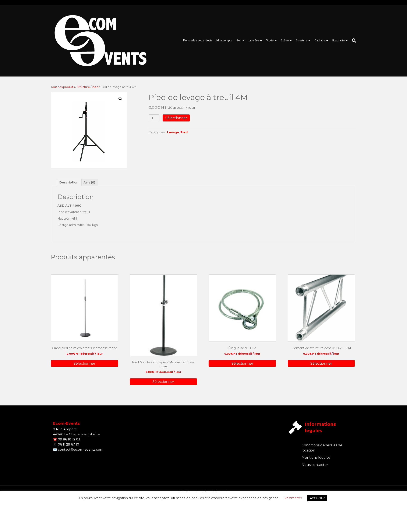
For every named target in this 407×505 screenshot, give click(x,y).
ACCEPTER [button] (317, 498)
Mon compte (224, 40)
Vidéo (270, 40)
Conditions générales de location (322, 447)
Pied (95, 87)
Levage (173, 132)
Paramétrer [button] (293, 498)
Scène (285, 40)
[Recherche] (353, 40)
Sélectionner (176, 118)
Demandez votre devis (197, 40)
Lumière (254, 40)
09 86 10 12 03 (69, 439)
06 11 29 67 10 (68, 444)
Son (239, 40)
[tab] (69, 182)
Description (68, 182)
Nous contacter (315, 465)
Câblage (320, 40)
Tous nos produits (63, 87)
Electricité (338, 40)
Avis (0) (89, 182)
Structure (301, 40)
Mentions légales (316, 458)
